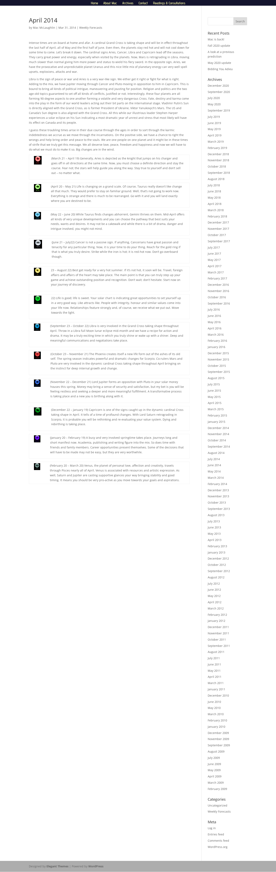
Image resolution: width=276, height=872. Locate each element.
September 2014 (219, 446)
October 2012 (217, 565)
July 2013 (214, 521)
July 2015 (214, 384)
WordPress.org (218, 847)
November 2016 (218, 291)
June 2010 (214, 702)
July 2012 (214, 583)
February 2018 (217, 216)
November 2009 (218, 739)
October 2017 (217, 235)
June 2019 (214, 123)
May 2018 (214, 197)
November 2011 (218, 633)
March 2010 (216, 714)
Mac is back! (216, 39)
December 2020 (218, 86)
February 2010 (217, 720)
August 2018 (216, 179)
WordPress (95, 866)
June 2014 (214, 465)
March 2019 (216, 141)
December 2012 (218, 558)
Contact (143, 3)
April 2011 (214, 677)
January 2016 (216, 347)
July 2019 (214, 117)
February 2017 (217, 278)
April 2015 (214, 403)
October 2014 (217, 440)
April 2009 (214, 776)
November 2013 (218, 496)
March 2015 (216, 409)
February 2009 (217, 789)
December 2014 (218, 428)
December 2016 (218, 285)
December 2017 (218, 222)
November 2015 (218, 359)
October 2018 (217, 166)
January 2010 (216, 727)
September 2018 (219, 173)
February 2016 (217, 341)
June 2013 (214, 527)
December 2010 (218, 695)
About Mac (110, 3)
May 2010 (214, 708)
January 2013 (216, 552)
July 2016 (214, 309)
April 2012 (214, 602)
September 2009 (219, 745)
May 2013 (214, 534)
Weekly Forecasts (90, 28)
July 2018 (214, 185)
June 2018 (214, 191)
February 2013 (217, 546)
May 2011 (214, 671)
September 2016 (219, 303)
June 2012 (214, 590)
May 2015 (214, 397)
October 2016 (217, 297)
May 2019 (214, 129)
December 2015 (218, 353)
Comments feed (218, 840)
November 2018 (218, 160)
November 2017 (218, 229)
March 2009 (216, 782)
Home (94, 3)
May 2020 (214, 104)
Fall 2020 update (219, 45)
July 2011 (214, 658)
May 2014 (214, 471)
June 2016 (214, 316)
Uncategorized (217, 805)
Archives (127, 3)
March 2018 (216, 210)
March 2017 (216, 272)
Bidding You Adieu (220, 69)
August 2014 (216, 453)
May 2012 (214, 596)
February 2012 (217, 615)
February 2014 (217, 484)
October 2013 (217, 502)
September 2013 (219, 509)
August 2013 (216, 515)
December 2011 (218, 627)
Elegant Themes (57, 866)
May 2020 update (219, 63)
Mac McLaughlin (44, 28)
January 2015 (216, 422)
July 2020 (214, 98)
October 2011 (217, 639)
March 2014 (216, 478)
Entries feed (216, 834)
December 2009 (218, 733)
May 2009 (214, 770)
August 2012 (216, 577)
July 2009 (214, 758)
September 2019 (219, 110)
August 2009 (216, 751)
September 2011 (219, 646)
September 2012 (219, 571)
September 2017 (219, 241)
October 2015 (217, 366)
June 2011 (214, 664)
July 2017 (214, 247)
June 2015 (214, 390)
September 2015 (219, 372)
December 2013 (218, 490)
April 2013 (214, 540)
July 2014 (214, 459)
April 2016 (214, 328)
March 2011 (216, 683)
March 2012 (216, 608)
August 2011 (216, 652)
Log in (212, 828)
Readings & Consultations (169, 3)
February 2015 (217, 415)
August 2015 (216, 378)
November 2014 (218, 434)
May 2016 (214, 322)
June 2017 (214, 253)
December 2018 (218, 154)
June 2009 (214, 764)
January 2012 (216, 621)
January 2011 (216, 689)
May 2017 (214, 260)
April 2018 (214, 204)
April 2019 (214, 135)
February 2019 (217, 148)
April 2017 (214, 266)
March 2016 (216, 334)
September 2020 (219, 92)
